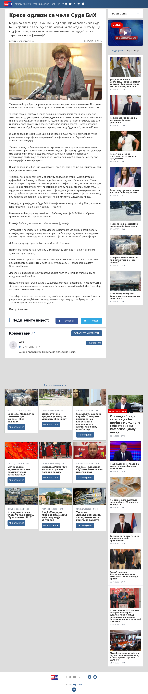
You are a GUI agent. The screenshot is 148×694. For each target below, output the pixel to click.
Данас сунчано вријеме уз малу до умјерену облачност (54, 416)
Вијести (27, 4)
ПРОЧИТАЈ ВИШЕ (16, 427)
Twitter (94, 320)
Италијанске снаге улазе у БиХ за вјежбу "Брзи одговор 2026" (21, 515)
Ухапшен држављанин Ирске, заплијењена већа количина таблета (88, 516)
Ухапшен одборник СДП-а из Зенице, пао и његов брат (89, 469)
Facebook (68, 320)
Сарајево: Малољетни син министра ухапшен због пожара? (21, 417)
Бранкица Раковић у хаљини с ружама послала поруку (54, 469)
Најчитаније (132, 50)
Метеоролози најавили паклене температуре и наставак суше (19, 470)
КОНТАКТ (45, 4)
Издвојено (117, 50)
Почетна (18, 4)
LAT (53, 4)
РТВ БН (37, 4)
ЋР (59, 4)
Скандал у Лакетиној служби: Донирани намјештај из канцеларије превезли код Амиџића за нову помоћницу (89, 421)
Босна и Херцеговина (55, 384)
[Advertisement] (33, 372)
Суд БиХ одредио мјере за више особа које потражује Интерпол (54, 516)
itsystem (77, 684)
